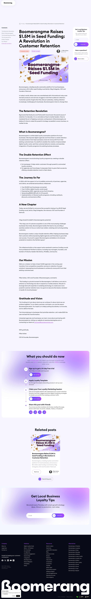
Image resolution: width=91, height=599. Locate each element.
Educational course (50, 575)
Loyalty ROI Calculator (51, 550)
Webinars (48, 557)
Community (49, 563)
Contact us (4, 550)
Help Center (49, 559)
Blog (23, 23)
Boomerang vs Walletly (74, 554)
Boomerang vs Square (74, 570)
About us (4, 546)
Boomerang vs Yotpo (74, 550)
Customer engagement (29, 554)
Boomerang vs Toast (73, 568)
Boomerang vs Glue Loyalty (75, 562)
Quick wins (48, 548)
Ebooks (48, 555)
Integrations (27, 557)
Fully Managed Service (51, 573)
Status (25, 565)
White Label (49, 567)
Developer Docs (28, 559)
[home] (8, 3)
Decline (14, 595)
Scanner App (27, 555)
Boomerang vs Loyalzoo (74, 548)
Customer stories (50, 554)
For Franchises (27, 550)
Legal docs (4, 548)
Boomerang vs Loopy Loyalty (76, 556)
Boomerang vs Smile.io (74, 560)
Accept (18, 595)
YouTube (48, 565)
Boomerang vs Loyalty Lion (75, 558)
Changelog (26, 563)
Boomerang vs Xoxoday (74, 552)
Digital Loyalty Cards (29, 546)
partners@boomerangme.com (43, 322)
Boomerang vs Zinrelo (74, 564)
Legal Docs (6, 593)
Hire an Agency (50, 577)
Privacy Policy (53, 595)
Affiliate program (50, 571)
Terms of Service (66, 595)
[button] (16, 3)
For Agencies (27, 552)
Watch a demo (49, 546)
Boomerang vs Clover (74, 566)
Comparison (49, 561)
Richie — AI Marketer (28, 548)
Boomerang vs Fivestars (74, 546)
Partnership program (51, 569)
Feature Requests (28, 561)
